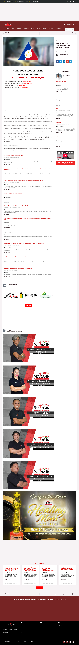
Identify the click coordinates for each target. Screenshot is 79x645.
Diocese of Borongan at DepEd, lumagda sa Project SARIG (16, 205)
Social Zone (50, 28)
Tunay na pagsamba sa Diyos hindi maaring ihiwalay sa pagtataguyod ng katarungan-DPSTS (23, 180)
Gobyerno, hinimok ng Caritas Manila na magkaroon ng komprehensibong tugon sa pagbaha (23, 280)
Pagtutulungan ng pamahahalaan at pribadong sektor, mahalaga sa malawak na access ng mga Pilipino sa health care (30, 632)
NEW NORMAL (59, 122)
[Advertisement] (39, 12)
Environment (26, 28)
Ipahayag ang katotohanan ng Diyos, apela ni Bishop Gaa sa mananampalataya (20, 317)
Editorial (44, 28)
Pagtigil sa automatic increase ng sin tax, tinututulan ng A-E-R (17, 330)
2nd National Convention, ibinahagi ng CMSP (13, 155)
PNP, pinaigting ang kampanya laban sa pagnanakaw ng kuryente (17, 305)
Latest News (63, 40)
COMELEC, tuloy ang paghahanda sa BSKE (13, 193)
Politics (38, 28)
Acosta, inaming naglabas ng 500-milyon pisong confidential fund (18, 268)
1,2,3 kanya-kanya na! (60, 108)
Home (7, 28)
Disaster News (58, 28)
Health (32, 28)
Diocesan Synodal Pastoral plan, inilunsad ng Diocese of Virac (17, 230)
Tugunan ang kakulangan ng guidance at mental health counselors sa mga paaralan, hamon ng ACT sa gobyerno (27, 292)
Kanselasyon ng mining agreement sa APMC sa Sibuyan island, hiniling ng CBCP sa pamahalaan (24, 243)
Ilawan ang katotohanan (61, 136)
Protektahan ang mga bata (61, 95)
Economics (19, 28)
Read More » (7, 164)
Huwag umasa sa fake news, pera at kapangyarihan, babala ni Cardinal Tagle (20, 256)
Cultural (12, 28)
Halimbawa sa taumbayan (61, 81)
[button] (57, 61)
